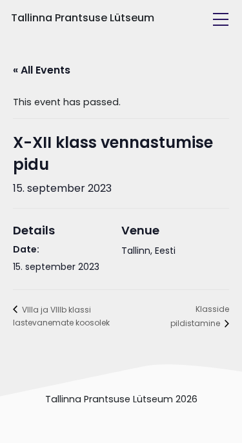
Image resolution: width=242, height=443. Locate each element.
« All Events (41, 70)
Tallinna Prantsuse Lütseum (82, 17)
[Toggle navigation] (220, 19)
